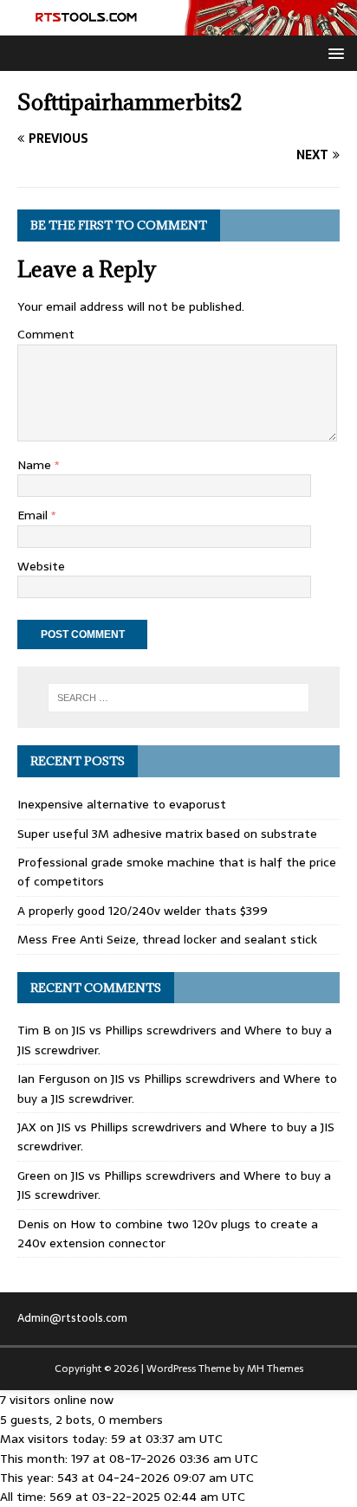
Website (41, 566)
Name (36, 464)
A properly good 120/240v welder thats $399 (142, 910)
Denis (33, 1223)
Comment (46, 334)
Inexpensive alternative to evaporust (121, 804)
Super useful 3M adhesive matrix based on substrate (167, 833)
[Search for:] (179, 697)
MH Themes (275, 1368)
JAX (26, 1127)
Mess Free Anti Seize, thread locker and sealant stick (167, 939)
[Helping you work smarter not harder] (178, 25)
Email (34, 515)
